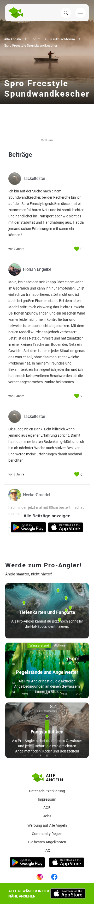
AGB (47, 808)
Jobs (47, 816)
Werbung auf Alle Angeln (47, 825)
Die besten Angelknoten (47, 842)
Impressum (47, 799)
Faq (47, 850)
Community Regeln (47, 834)
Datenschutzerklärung (47, 791)
